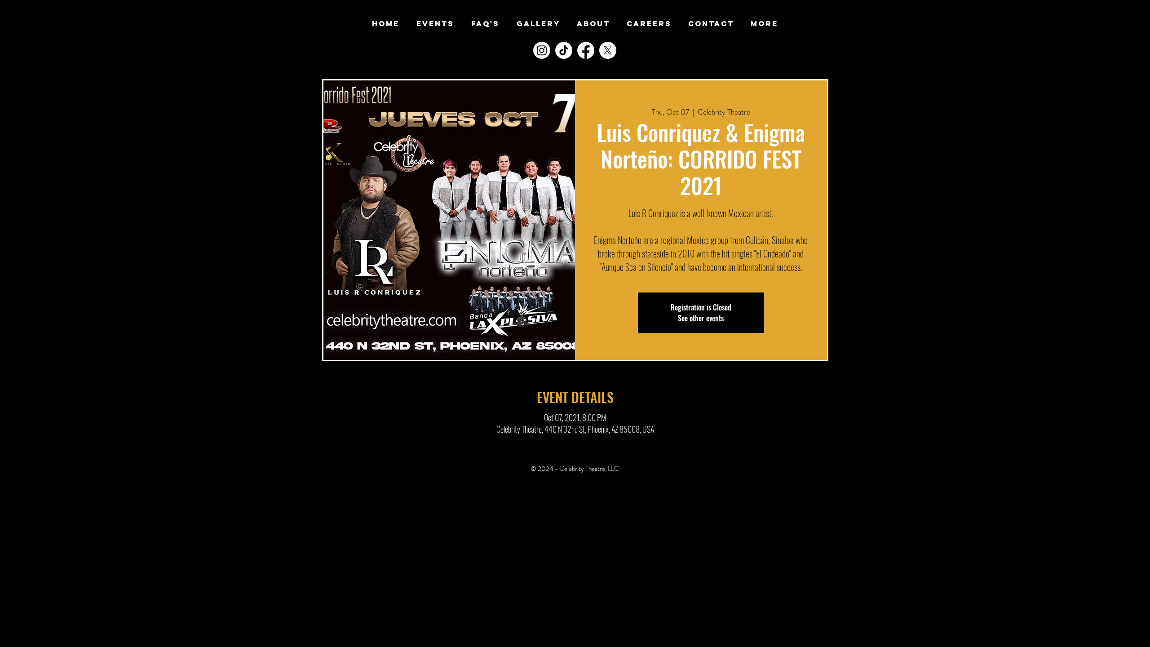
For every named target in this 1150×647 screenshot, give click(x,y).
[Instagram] (541, 50)
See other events (701, 318)
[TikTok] (563, 50)
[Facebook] (585, 50)
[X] (607, 50)
